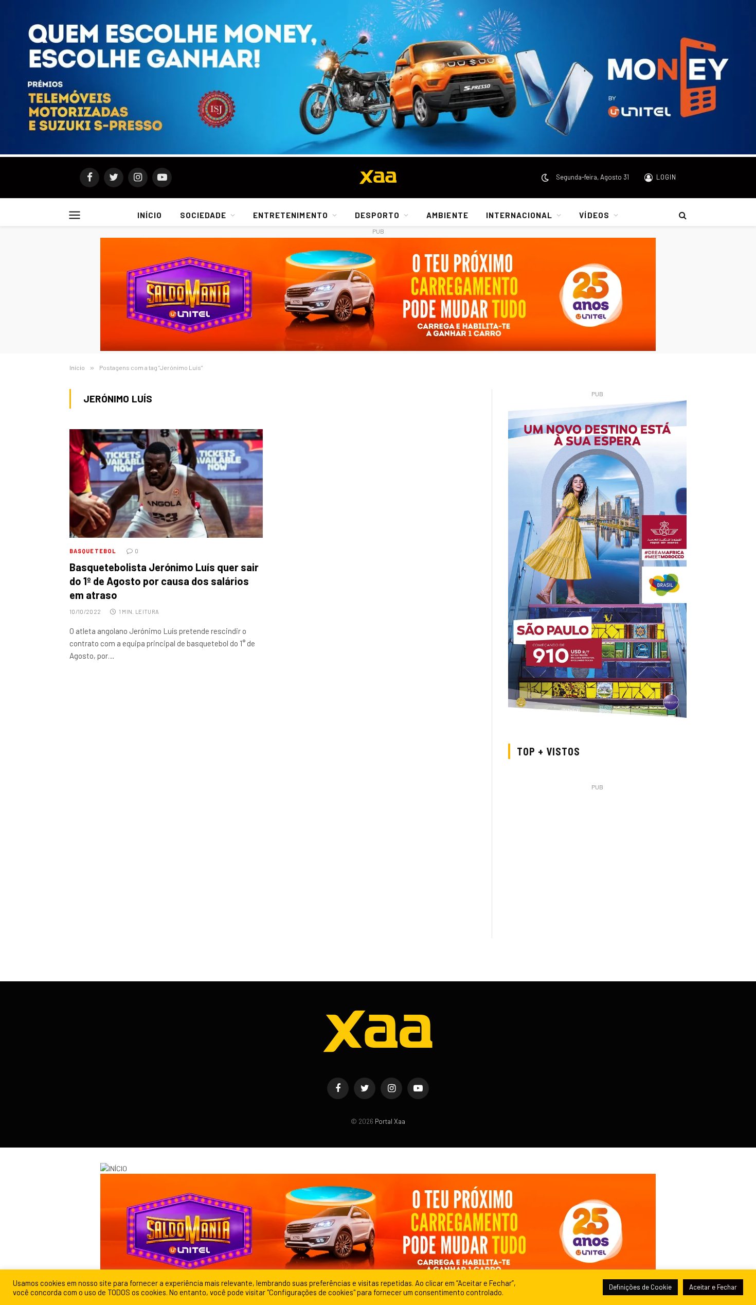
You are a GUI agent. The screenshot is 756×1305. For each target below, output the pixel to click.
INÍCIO (149, 215)
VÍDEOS (594, 215)
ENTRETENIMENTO (290, 215)
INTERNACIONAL (519, 215)
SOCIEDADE (203, 215)
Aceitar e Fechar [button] (713, 1287)
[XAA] (378, 177)
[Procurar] (682, 215)
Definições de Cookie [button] (640, 1287)
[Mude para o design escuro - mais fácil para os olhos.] (545, 177)
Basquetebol (92, 551)
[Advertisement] (597, 865)
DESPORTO (377, 215)
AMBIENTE (447, 215)
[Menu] (74, 214)
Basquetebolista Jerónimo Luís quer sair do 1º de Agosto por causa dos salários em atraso (164, 581)
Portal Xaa (390, 1121)
